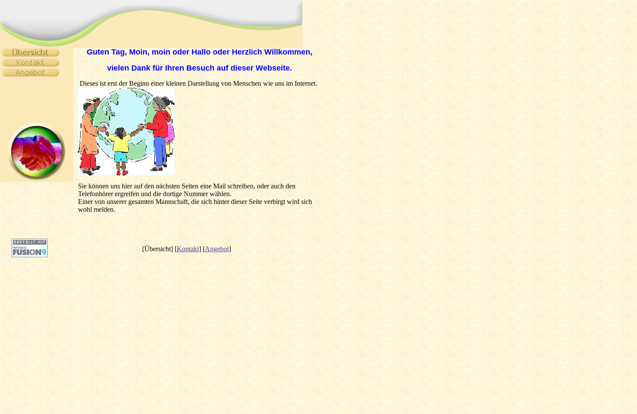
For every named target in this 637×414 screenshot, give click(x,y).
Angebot (217, 248)
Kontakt (188, 248)
